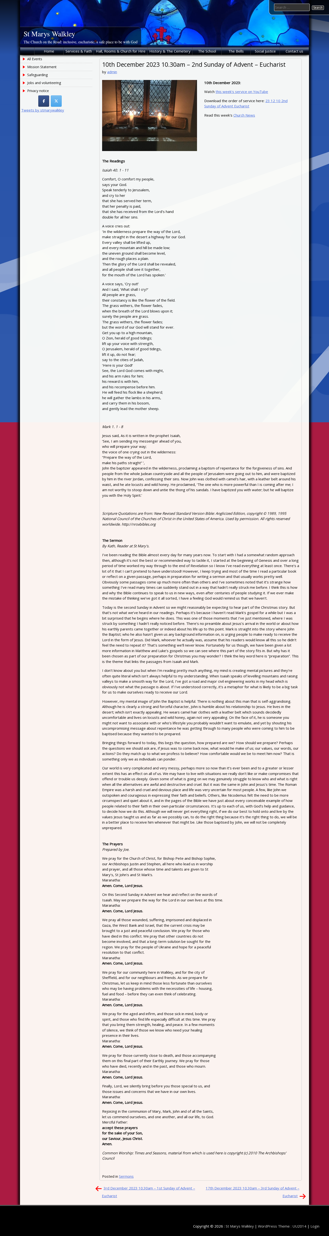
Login (314, 1226)
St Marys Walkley (49, 33)
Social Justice (265, 51)
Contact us (294, 51)
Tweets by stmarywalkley (42, 110)
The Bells (236, 51)
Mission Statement (42, 67)
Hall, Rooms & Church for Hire (120, 51)
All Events (34, 59)
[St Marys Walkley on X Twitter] (56, 101)
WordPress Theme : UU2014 (282, 1226)
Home (49, 51)
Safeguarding (37, 75)
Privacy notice (38, 90)
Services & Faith (79, 51)
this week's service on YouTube (242, 91)
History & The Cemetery (170, 51)
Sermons (126, 1176)
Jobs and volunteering (44, 82)
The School (207, 51)
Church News (244, 115)
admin (112, 71)
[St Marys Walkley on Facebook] (43, 101)
